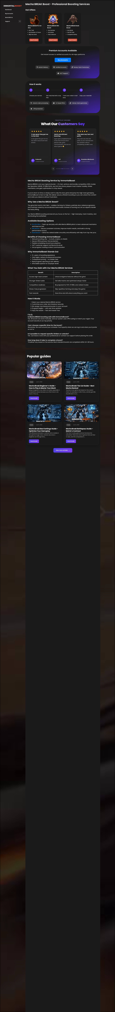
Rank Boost (8, 9)
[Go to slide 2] (57, 168)
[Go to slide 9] (68, 168)
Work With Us (9, 17)
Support (7, 21)
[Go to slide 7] (65, 168)
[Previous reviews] (52, 168)
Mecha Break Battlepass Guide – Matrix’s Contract (79, 430)
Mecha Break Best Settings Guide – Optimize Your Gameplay (43, 430)
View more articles (63, 450)
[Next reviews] (73, 168)
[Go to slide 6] (64, 168)
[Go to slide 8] (66, 168)
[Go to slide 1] (56, 168)
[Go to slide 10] (69, 168)
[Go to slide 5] (62, 168)
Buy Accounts (9, 13)
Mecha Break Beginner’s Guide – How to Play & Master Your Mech (42, 387)
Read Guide (34, 398)
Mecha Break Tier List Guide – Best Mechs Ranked (80, 387)
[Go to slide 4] (60, 168)
